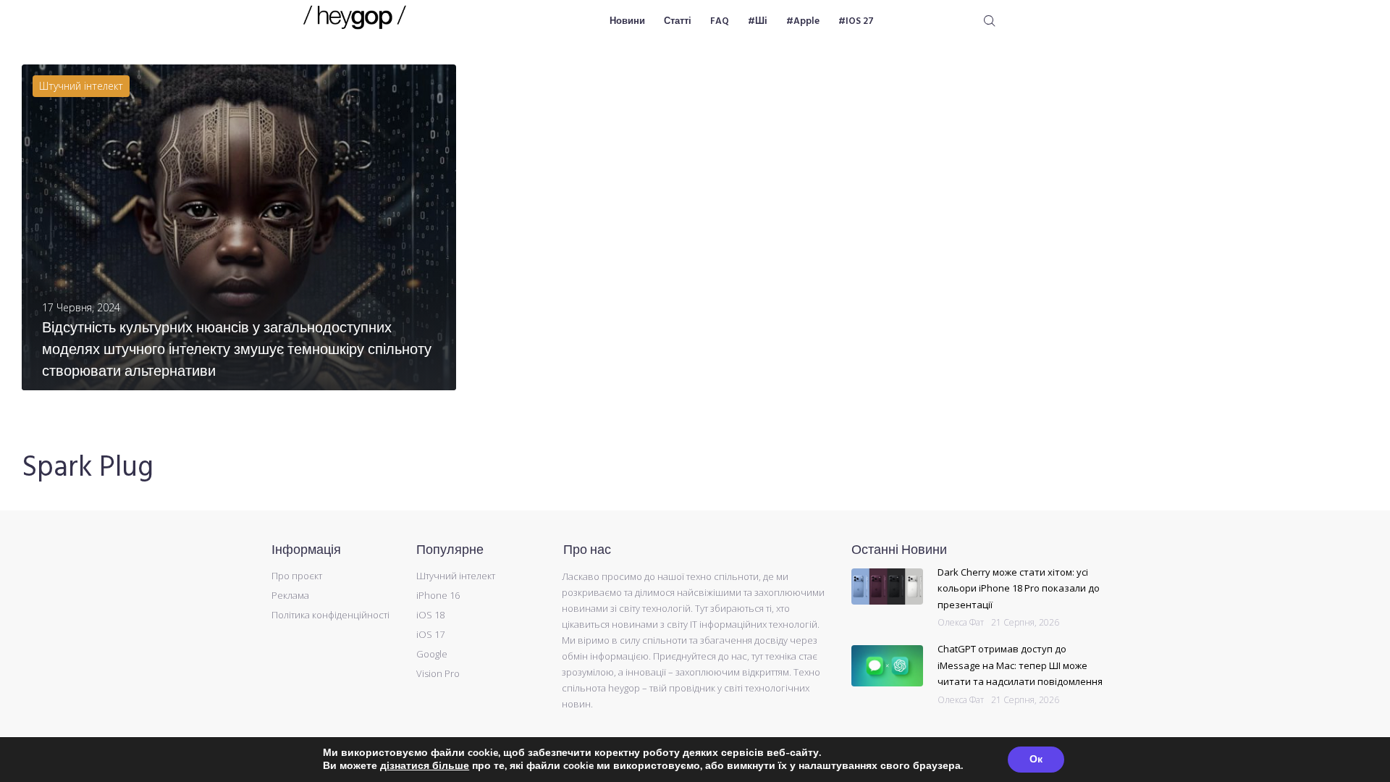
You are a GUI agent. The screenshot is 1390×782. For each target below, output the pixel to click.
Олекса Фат (961, 622)
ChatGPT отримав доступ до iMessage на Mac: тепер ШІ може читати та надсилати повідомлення (1020, 665)
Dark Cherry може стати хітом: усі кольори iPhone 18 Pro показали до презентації (1019, 588)
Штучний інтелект (81, 86)
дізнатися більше (424, 766)
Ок (1035, 759)
